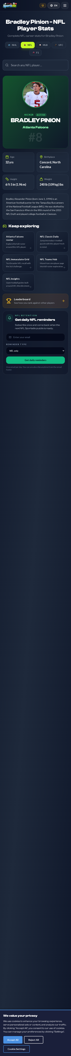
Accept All (12, 1039)
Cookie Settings (16, 1049)
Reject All (33, 1039)
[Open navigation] (64, 5)
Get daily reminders (35, 360)
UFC (60, 45)
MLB (45, 45)
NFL (30, 45)
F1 (37, 52)
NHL (14, 45)
